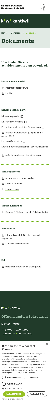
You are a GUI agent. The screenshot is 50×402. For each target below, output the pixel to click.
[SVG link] (15, 20)
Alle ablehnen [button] (37, 394)
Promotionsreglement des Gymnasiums (21, 127)
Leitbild (8, 93)
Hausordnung (12, 189)
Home (4, 33)
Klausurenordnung (14, 183)
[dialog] (25, 371)
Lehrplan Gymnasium (11, 141)
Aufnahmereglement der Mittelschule (23, 155)
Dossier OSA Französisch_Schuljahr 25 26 (26, 212)
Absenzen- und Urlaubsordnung (20, 178)
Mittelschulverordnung (12, 121)
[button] (25, 388)
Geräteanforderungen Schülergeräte (23, 266)
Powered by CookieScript (12, 399)
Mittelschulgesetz (10, 116)
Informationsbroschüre (16, 87)
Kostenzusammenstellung (18, 243)
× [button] (47, 344)
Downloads (16, 33)
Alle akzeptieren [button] (14, 394)
